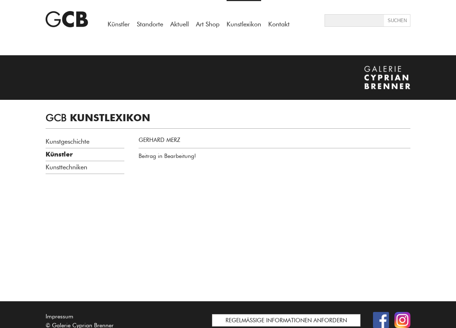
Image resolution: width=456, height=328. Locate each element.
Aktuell (179, 24)
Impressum (59, 316)
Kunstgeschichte (67, 141)
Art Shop (207, 24)
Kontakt (279, 24)
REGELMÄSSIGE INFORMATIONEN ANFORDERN (286, 320)
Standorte (150, 24)
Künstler (119, 24)
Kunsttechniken (66, 167)
